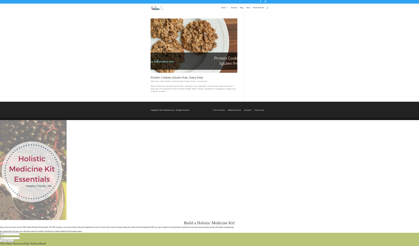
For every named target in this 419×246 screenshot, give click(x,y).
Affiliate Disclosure (234, 110)
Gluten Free (155, 81)
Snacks (193, 81)
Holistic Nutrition (165, 81)
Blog (241, 8)
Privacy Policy (259, 110)
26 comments (202, 81)
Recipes (234, 8)
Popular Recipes (178, 81)
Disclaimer (248, 110)
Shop (248, 8)
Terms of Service (219, 110)
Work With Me (258, 8)
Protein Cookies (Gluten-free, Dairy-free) (177, 77)
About (223, 8)
